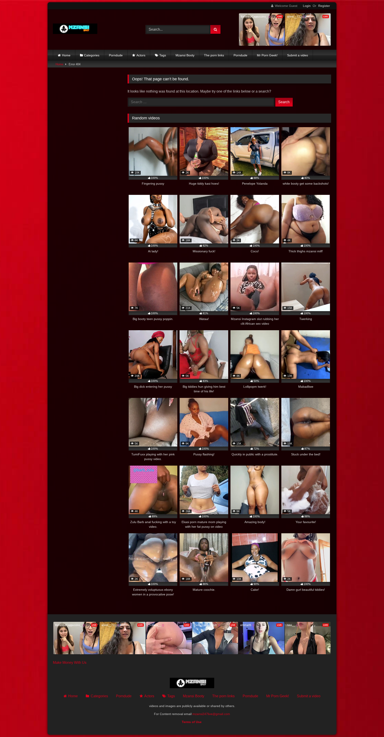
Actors (140, 55)
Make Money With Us (69, 662)
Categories (91, 55)
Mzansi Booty (185, 55)
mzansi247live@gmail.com (211, 714)
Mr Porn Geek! (267, 55)
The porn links (214, 55)
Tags (162, 55)
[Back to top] (370, 723)
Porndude (116, 55)
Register (324, 6)
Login (307, 6)
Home (66, 55)
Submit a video (297, 55)
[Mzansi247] (75, 30)
